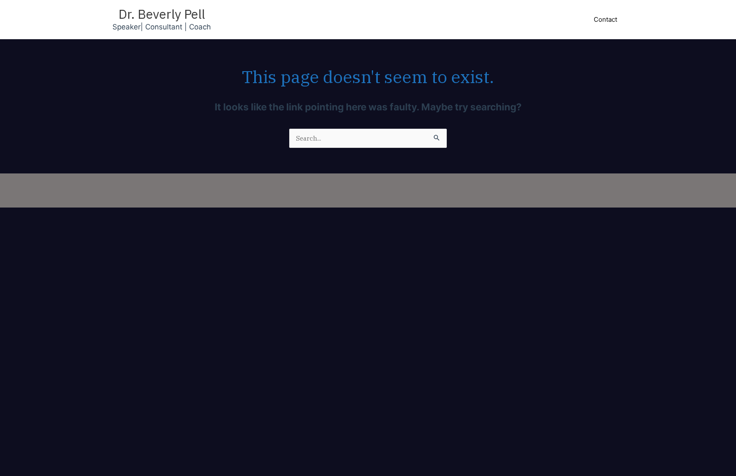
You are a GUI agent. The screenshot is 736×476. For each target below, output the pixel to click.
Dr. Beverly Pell (161, 14)
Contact (605, 19)
